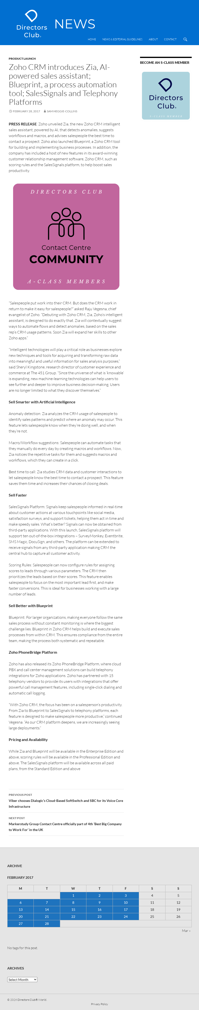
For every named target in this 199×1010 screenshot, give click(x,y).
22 (73, 916)
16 (99, 909)
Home (92, 39)
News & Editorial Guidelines (122, 39)
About (153, 39)
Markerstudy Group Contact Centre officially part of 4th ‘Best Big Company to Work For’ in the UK (65, 824)
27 (21, 923)
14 (47, 909)
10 (126, 902)
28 (47, 923)
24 (126, 916)
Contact (170, 39)
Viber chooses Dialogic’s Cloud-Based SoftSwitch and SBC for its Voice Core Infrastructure (66, 800)
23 (99, 916)
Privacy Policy (99, 1004)
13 (21, 909)
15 (73, 909)
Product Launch (22, 58)
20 (21, 916)
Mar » (186, 931)
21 (47, 916)
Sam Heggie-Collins (62, 111)
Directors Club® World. (32, 1000)
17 (126, 909)
